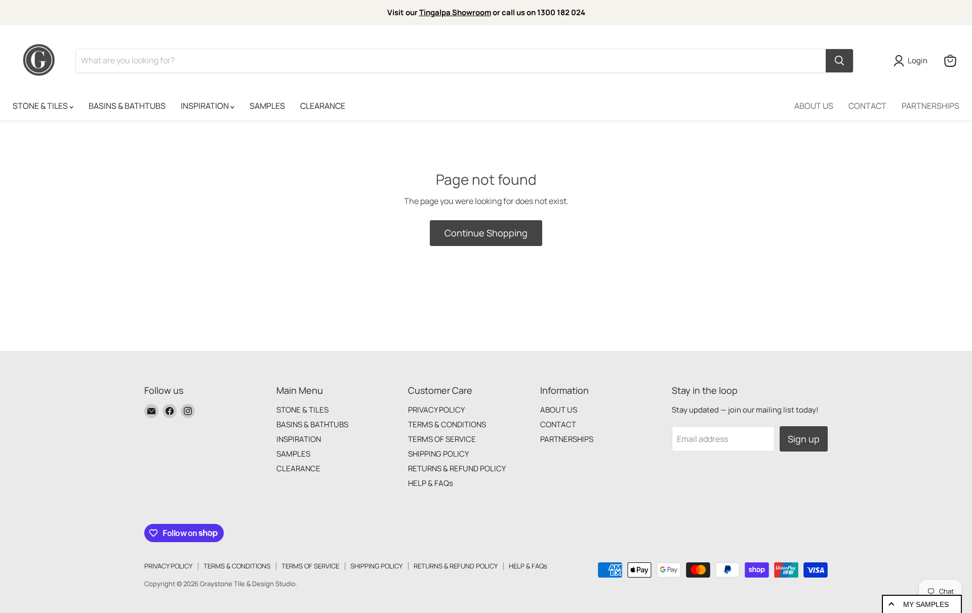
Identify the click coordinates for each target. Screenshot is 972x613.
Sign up (804, 439)
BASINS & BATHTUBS (127, 105)
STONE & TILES (41, 105)
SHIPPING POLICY (438, 453)
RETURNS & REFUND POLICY (457, 468)
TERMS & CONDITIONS (447, 424)
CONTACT (867, 105)
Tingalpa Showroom (455, 12)
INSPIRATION (205, 105)
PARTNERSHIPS (930, 105)
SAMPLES (267, 105)
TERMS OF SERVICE (442, 439)
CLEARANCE (322, 105)
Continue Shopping (486, 233)
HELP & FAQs (430, 483)
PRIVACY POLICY (436, 409)
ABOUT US (813, 105)
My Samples (926, 604)
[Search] (839, 60)
